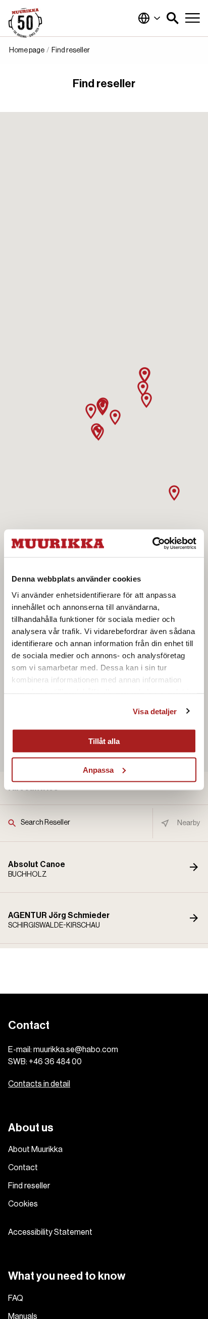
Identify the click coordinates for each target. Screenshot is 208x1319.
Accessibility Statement (50, 1232)
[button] (173, 18)
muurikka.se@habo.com (75, 1050)
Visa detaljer (155, 711)
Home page (26, 50)
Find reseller (29, 1186)
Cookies (23, 1204)
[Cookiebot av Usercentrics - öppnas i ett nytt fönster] (152, 543)
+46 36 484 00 (55, 1062)
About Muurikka (35, 1149)
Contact (23, 1168)
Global (149, 18)
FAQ (15, 1298)
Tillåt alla (104, 741)
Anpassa (98, 769)
